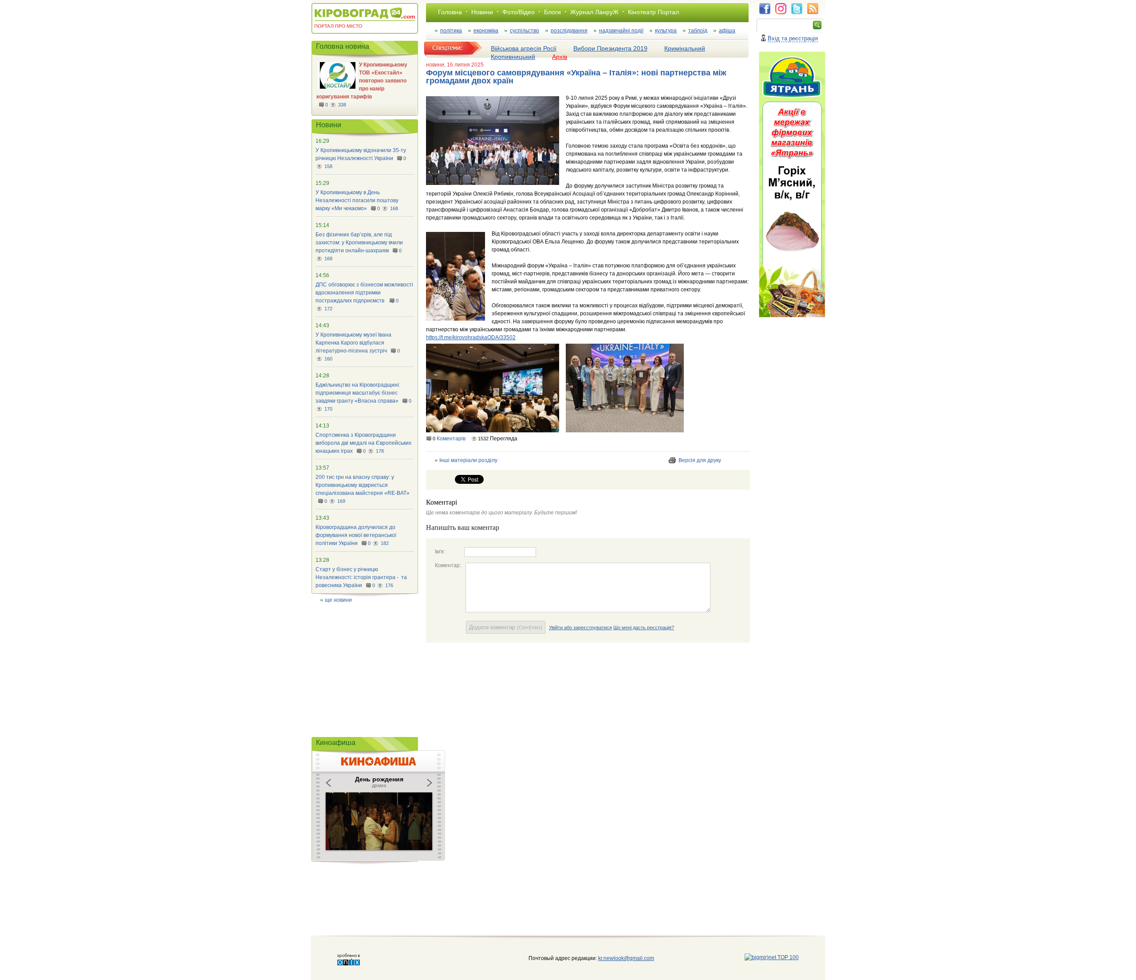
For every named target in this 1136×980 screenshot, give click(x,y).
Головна (450, 12)
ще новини (338, 600)
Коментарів (451, 438)
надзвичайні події (621, 30)
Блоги (552, 12)
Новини (482, 12)
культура (666, 30)
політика (451, 30)
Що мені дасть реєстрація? (643, 627)
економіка (485, 30)
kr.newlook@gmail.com (617, 958)
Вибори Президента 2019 (610, 48)
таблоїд (697, 30)
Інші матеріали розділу (468, 460)
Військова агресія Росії (523, 48)
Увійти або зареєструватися (580, 627)
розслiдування (569, 30)
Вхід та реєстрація (793, 38)
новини (435, 65)
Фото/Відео (518, 12)
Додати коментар (505, 627)
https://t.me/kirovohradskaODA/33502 (471, 337)
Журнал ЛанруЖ (594, 12)
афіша (727, 30)
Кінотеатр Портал (653, 12)
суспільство (524, 30)
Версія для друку (699, 460)
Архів (559, 56)
